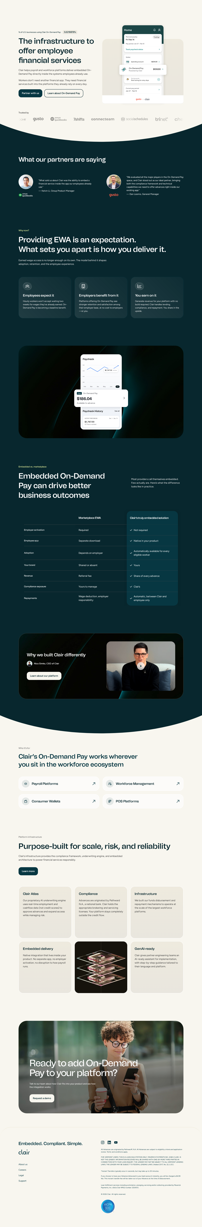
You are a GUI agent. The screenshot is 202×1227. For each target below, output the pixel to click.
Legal (21, 1175)
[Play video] (141, 666)
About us (23, 1164)
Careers (22, 1170)
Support (22, 1181)
